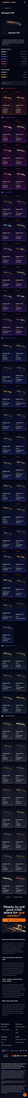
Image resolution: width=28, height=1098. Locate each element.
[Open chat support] (25, 1095)
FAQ (2, 1042)
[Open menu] (24, 2)
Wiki (2, 8)
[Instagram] (26, 1050)
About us (4, 1039)
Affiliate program (6, 1045)
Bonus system (5, 1029)
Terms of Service (20, 1039)
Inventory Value (18, 897)
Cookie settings (5, 1055)
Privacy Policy (19, 1042)
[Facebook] (20, 1050)
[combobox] (5, 1050)
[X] (23, 1050)
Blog (16, 1032)
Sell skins (8, 897)
